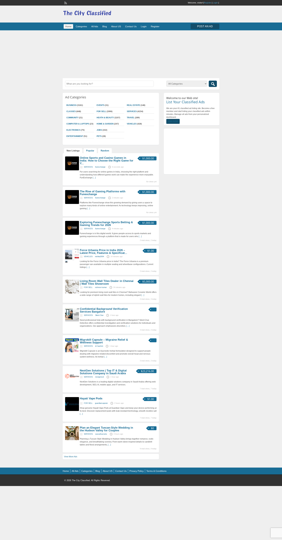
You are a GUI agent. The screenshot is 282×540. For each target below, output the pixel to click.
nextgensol (99, 377)
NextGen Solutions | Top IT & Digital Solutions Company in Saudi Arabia (103, 372)
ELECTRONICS (73, 130)
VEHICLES (132, 124)
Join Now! (173, 121)
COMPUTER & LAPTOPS (77, 124)
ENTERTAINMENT (74, 136)
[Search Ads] (213, 84)
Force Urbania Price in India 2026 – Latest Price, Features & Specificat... (103, 252)
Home (68, 26)
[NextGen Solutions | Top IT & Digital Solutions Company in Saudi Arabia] (72, 382)
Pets (99, 136)
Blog (104, 26)
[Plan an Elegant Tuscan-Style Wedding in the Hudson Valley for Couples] (72, 439)
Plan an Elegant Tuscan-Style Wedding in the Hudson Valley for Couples (106, 429)
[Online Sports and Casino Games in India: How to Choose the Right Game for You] (72, 170)
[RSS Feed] (65, 2)
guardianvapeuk (101, 403)
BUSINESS (71, 105)
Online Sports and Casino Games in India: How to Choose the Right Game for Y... (106, 160)
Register (207, 3)
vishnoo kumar (101, 287)
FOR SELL (101, 111)
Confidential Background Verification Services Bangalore (104, 310)
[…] (94, 178)
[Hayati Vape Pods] (72, 410)
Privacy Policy (136, 471)
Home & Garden (105, 124)
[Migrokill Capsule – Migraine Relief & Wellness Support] (72, 351)
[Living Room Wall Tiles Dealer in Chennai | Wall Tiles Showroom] (72, 293)
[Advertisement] (141, 54)
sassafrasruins (101, 434)
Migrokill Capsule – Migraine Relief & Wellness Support (104, 341)
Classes (71, 111)
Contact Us (131, 26)
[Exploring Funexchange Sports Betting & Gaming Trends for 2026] (72, 234)
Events (100, 105)
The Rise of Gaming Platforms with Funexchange (102, 193)
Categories (81, 26)
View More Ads (70, 456)
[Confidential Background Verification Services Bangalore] (72, 321)
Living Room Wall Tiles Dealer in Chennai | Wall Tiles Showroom (106, 282)
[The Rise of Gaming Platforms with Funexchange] (72, 203)
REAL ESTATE (133, 105)
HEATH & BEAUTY (105, 117)
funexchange (100, 167)
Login (215, 3)
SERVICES (132, 111)
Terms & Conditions (156, 471)
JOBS (99, 130)
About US (116, 26)
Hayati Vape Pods (91, 398)
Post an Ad (205, 26)
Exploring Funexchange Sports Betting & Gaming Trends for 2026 (106, 224)
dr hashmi (99, 346)
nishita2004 (99, 256)
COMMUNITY (72, 117)
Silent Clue (99, 315)
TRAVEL (130, 117)
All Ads (94, 26)
